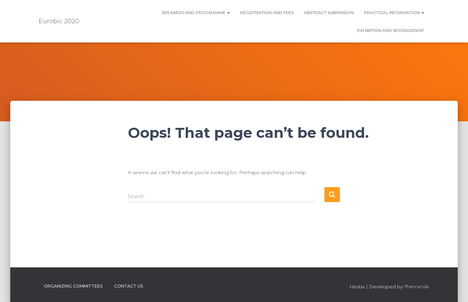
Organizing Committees (73, 286)
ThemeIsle (416, 286)
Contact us (128, 286)
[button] (228, 12)
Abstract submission (329, 12)
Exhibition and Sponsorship (390, 30)
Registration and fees (267, 12)
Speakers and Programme (194, 12)
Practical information (392, 12)
